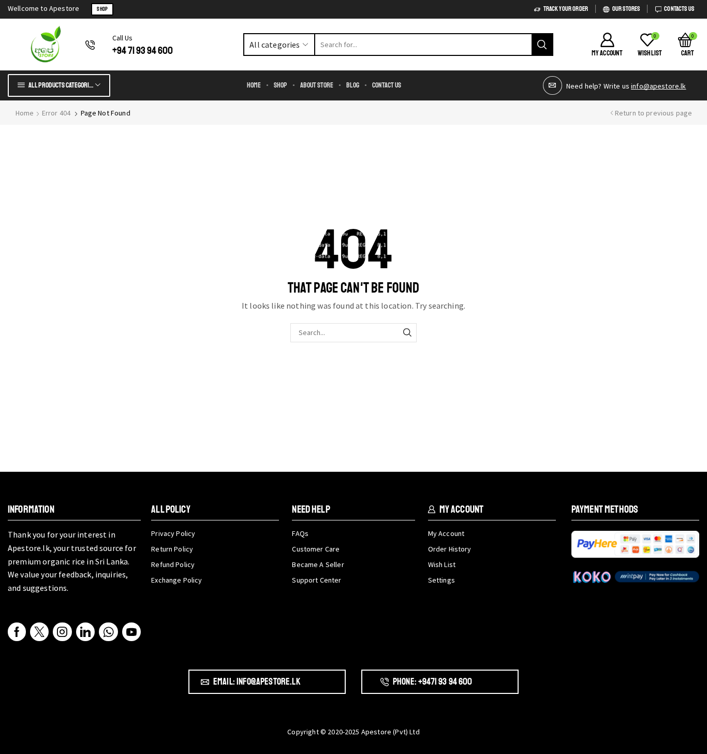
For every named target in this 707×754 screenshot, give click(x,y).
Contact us (386, 85)
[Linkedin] (85, 631)
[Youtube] (131, 631)
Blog (352, 85)
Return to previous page (654, 113)
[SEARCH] (407, 332)
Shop (280, 85)
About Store (316, 85)
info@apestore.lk (658, 86)
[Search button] (542, 44)
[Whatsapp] (108, 631)
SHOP (102, 9)
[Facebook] (17, 631)
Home (254, 85)
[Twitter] (39, 631)
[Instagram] (62, 631)
